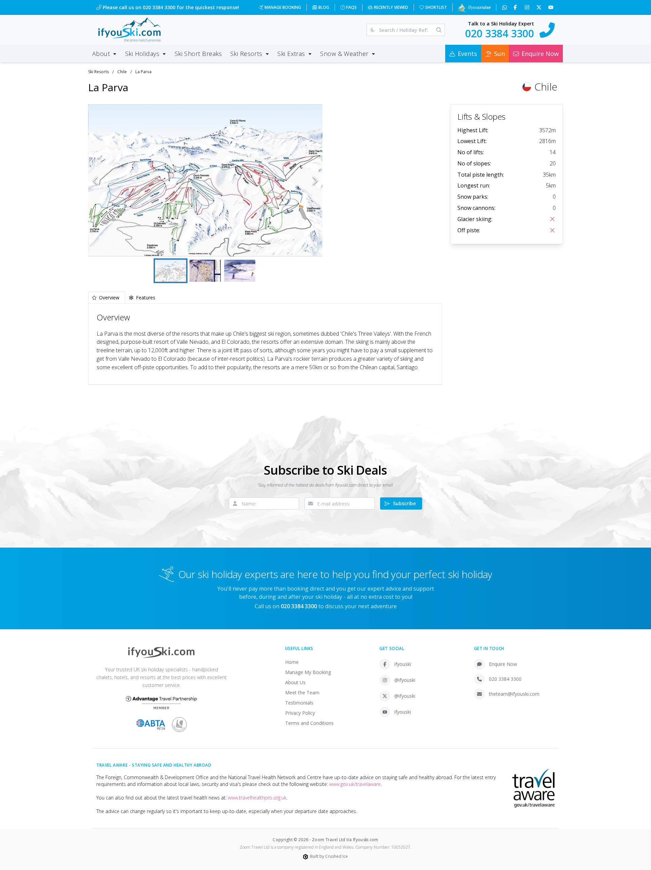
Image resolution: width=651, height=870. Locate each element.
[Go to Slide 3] (240, 270)
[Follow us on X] (539, 7)
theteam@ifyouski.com (514, 694)
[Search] (439, 30)
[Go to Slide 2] (205, 270)
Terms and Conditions (309, 723)
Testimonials (299, 702)
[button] (205, 180)
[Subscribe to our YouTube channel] (551, 7)
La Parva (143, 72)
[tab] (106, 297)
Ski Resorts (98, 72)
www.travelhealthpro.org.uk (257, 797)
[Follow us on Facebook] (516, 7)
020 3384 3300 (505, 679)
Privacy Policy (300, 713)
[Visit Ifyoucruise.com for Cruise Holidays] (474, 7)
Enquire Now (503, 664)
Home (292, 662)
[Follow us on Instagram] (528, 7)
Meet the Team (302, 692)
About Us (295, 682)
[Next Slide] (315, 180)
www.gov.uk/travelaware (355, 784)
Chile (122, 72)
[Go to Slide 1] (171, 270)
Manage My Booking (308, 672)
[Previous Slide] (95, 180)
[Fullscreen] (312, 246)
